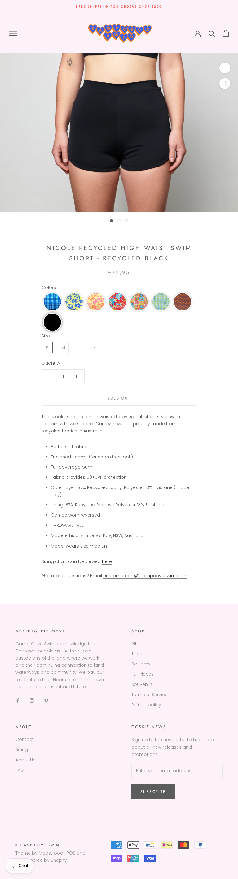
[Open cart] (226, 33)
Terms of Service (149, 694)
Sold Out (118, 398)
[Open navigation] (13, 33)
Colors (49, 287)
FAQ (19, 770)
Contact (24, 739)
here (107, 561)
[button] (52, 301)
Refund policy (146, 705)
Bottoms (141, 664)
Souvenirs (142, 684)
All (133, 643)
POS (71, 853)
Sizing (21, 750)
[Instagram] (32, 700)
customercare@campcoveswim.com (145, 576)
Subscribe (153, 792)
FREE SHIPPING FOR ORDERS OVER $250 (119, 6)
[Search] (212, 33)
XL (95, 347)
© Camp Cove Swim (37, 844)
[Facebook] (17, 700)
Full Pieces (142, 674)
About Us (25, 760)
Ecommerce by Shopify (41, 860)
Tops (136, 654)
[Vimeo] (46, 700)
